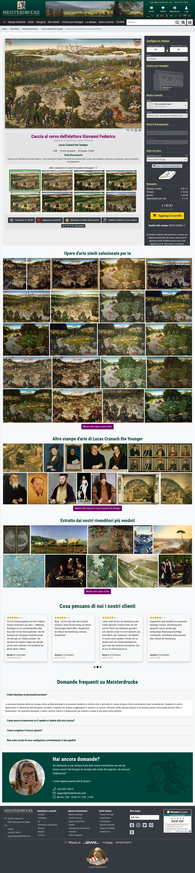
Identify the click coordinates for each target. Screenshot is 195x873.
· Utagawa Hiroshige (107, 828)
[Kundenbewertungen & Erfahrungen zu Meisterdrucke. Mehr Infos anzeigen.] (177, 820)
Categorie (41, 22)
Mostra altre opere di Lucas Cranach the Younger (97, 508)
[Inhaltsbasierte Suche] (183, 22)
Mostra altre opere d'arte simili (97, 426)
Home (4, 29)
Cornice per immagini (72, 22)
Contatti (120, 21)
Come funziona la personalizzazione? (27, 694)
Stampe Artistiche (17, 22)
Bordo (148, 55)
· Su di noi (41, 835)
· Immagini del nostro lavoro (79, 828)
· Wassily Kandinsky (106, 825)
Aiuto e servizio (106, 22)
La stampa (91, 22)
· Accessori (72, 831)
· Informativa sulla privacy (47, 825)
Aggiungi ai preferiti (51, 220)
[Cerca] (177, 22)
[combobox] (167, 59)
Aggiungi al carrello (169, 215)
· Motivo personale (75, 814)
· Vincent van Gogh (106, 814)
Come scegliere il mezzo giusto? (24, 730)
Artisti (31, 22)
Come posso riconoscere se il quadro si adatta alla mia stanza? (41, 720)
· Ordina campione (75, 835)
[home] (4, 22)
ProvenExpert (21, 655)
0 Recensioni (79, 226)
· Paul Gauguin (104, 821)
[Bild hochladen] (190, 22)
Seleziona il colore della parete (84, 220)
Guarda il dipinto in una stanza (122, 220)
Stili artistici (54, 22)
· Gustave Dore (104, 831)
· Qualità (71, 825)
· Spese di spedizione (76, 821)
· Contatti (40, 814)
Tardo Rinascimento (30, 29)
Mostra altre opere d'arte (97, 591)
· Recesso (41, 828)
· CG (38, 821)
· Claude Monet (105, 818)
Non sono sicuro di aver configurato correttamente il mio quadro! (41, 740)
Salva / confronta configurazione (168, 166)
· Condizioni (41, 818)
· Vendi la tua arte (75, 818)
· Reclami (40, 831)
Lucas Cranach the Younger (52, 29)
